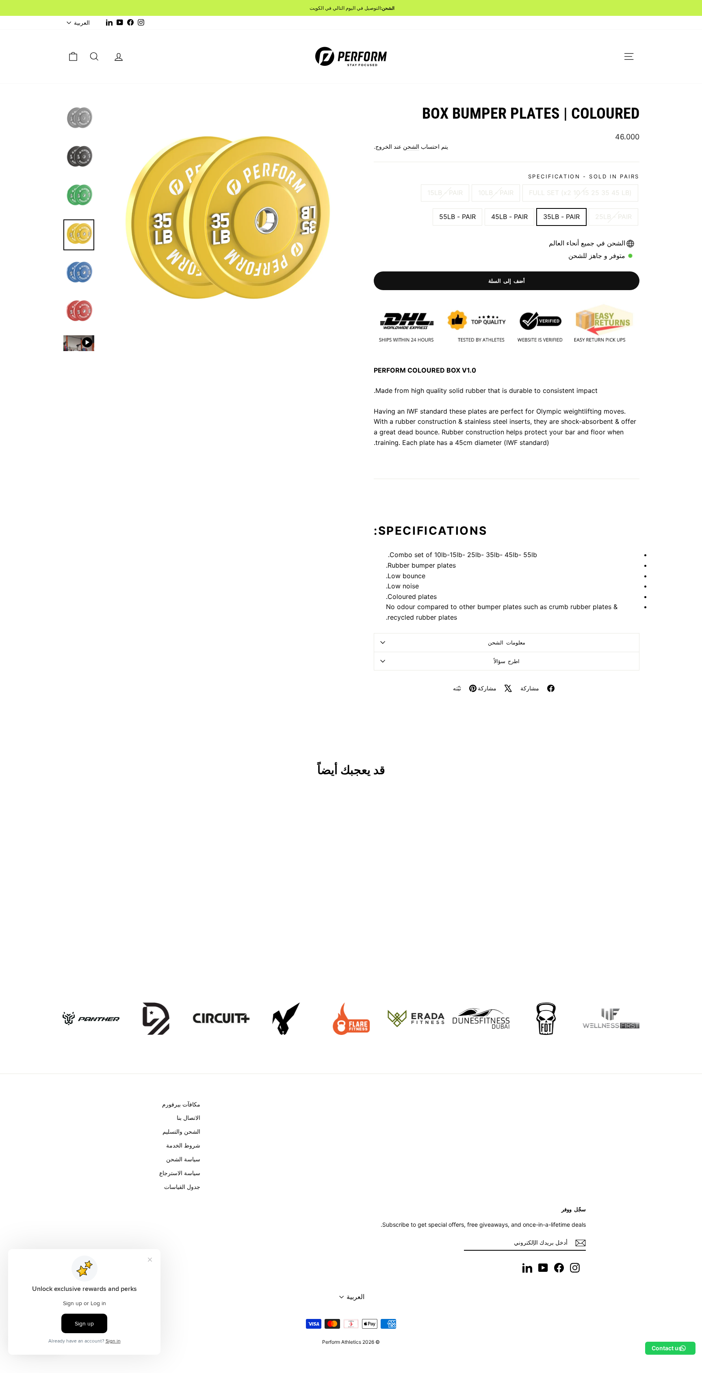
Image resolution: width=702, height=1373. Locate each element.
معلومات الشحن (506, 642)
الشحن (411, 146)
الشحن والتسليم (181, 1131)
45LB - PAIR (509, 217)
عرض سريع (131, 925)
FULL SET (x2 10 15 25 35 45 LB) (580, 193)
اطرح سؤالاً (507, 661)
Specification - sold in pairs (583, 176)
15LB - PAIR (445, 193)
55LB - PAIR (457, 217)
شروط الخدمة (183, 1145)
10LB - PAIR (496, 193)
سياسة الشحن (183, 1159)
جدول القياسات (182, 1186)
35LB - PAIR (561, 217)
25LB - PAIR (613, 217)
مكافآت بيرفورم (181, 1104)
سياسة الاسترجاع (179, 1172)
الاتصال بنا (188, 1117)
